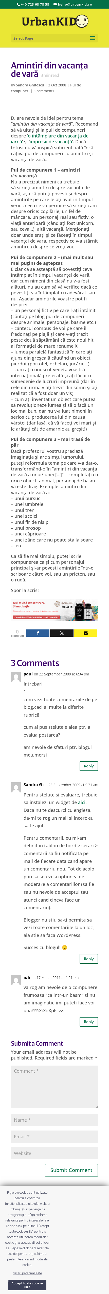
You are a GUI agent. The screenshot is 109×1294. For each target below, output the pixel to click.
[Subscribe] (85, 633)
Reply (89, 765)
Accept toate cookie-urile (27, 1285)
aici (81, 802)
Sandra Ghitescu (30, 85)
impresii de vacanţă (51, 141)
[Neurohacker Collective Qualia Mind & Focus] (54, 618)
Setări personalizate (27, 1273)
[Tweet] (61, 633)
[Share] (37, 633)
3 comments (43, 90)
